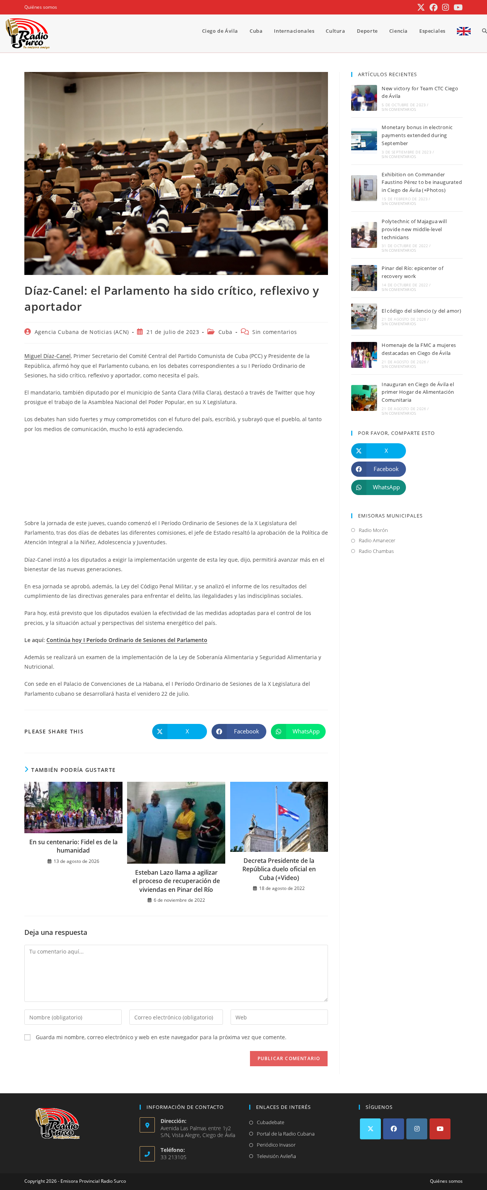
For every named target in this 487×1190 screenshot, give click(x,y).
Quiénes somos (40, 7)
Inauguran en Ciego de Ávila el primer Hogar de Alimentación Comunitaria (418, 392)
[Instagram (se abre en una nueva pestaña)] (445, 7)
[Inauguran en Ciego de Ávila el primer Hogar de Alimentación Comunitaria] (364, 398)
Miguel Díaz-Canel (47, 355)
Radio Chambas (376, 551)
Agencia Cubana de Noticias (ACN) (82, 331)
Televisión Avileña (276, 1156)
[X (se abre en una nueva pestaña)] (421, 7)
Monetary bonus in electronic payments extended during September (417, 135)
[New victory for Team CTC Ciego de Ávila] (364, 98)
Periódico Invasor (276, 1144)
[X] (370, 1128)
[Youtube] (440, 1128)
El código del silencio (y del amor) (421, 310)
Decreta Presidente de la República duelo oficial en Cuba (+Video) (279, 869)
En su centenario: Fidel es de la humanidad (73, 846)
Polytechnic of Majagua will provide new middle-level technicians (414, 229)
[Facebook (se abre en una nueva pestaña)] (433, 7)
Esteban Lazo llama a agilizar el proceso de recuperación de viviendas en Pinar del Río (176, 881)
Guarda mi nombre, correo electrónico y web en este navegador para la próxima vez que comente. (161, 1037)
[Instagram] (416, 1128)
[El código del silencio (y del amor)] (364, 316)
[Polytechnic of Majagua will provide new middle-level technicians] (364, 235)
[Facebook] (393, 1128)
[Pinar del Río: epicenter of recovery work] (364, 278)
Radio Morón (373, 530)
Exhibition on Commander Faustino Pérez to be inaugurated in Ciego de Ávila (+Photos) (422, 182)
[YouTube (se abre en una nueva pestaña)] (457, 7)
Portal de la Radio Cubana (286, 1133)
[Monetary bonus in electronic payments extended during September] (364, 141)
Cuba (225, 331)
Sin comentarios (274, 331)
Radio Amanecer (377, 540)
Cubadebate (270, 1122)
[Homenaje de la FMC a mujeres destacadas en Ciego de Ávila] (364, 355)
